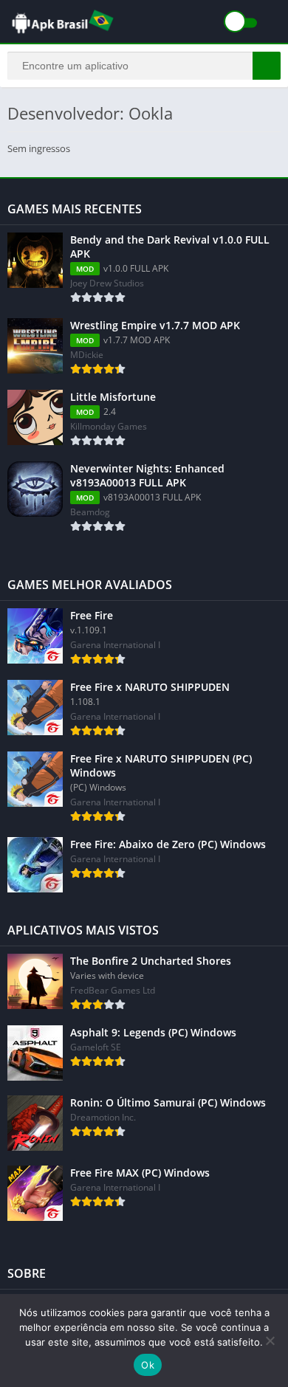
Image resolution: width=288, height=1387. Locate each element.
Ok (147, 1365)
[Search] (267, 66)
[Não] (269, 1340)
